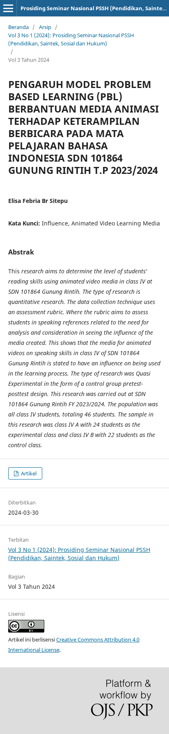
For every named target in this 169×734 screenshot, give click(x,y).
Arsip (45, 27)
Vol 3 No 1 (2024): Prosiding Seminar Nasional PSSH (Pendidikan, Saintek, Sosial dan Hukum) (71, 39)
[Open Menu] (8, 8)
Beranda (18, 27)
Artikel (28, 473)
